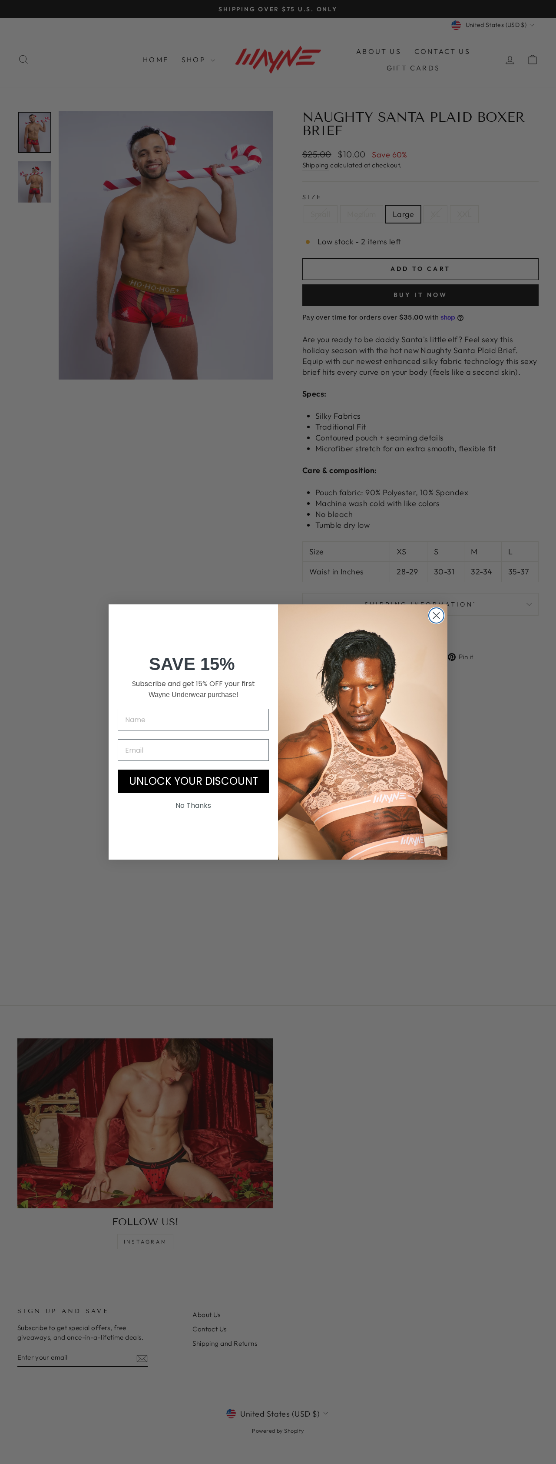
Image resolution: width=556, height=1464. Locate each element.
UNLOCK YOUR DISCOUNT (193, 781)
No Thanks (193, 805)
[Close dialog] (436, 615)
